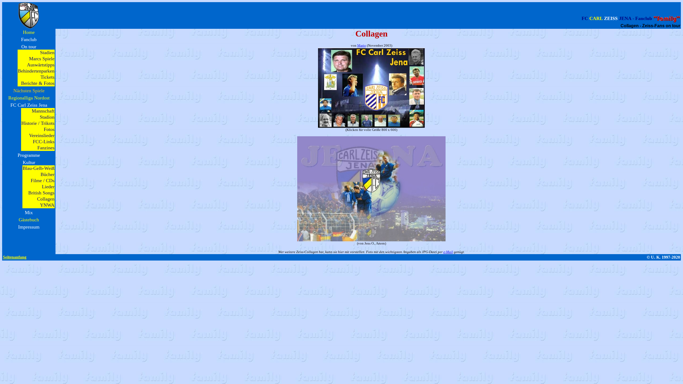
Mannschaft (43, 111)
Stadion (47, 117)
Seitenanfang (14, 257)
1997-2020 (671, 257)
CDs (50, 180)
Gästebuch (29, 219)
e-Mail (448, 252)
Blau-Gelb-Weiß (38, 168)
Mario (361, 45)
